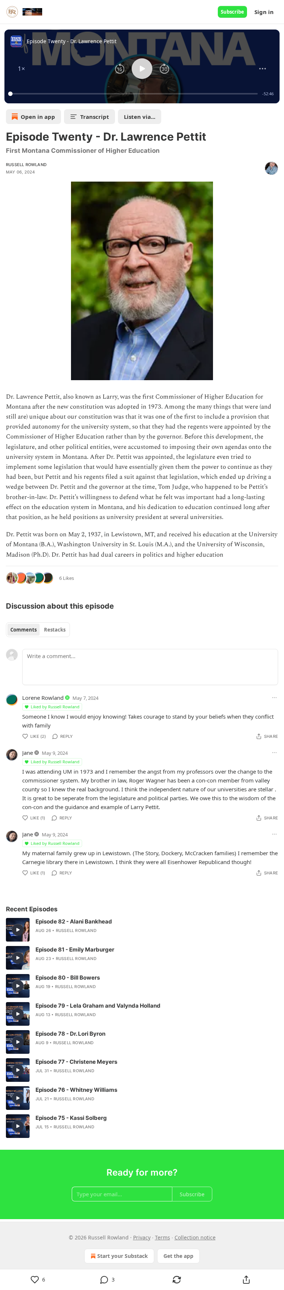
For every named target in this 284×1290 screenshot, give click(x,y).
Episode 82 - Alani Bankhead (74, 921)
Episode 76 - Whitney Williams (76, 1089)
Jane (27, 752)
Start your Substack (122, 1255)
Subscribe (232, 11)
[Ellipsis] (274, 698)
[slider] (134, 93)
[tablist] (38, 629)
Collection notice (195, 1237)
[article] (142, 930)
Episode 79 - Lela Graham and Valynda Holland (98, 1005)
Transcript (94, 116)
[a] (18, 930)
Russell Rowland (26, 164)
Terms (162, 1237)
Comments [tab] (23, 629)
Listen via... (139, 116)
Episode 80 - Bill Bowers (68, 977)
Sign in (264, 12)
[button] (21, 68)
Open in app (38, 116)
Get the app (178, 1255)
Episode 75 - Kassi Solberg (71, 1117)
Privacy (142, 1237)
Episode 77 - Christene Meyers (76, 1061)
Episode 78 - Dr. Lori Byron (70, 1033)
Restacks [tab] (54, 629)
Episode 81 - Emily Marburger (75, 949)
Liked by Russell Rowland (55, 706)
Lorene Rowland (43, 697)
